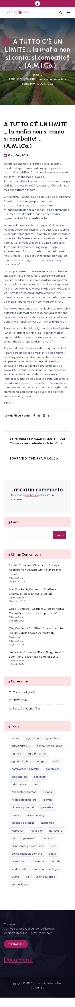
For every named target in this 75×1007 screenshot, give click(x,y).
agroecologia (20, 761)
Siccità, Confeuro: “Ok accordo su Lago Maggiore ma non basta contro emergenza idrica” (35, 570)
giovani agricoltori (23, 807)
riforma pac (38, 861)
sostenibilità (19, 869)
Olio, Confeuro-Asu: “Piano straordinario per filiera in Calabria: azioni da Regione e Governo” (36, 633)
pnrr (53, 846)
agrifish (16, 753)
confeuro (40, 776)
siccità (56, 861)
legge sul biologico (23, 822)
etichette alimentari (24, 791)
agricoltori (32, 738)
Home (36, 74)
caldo (56, 761)
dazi (35, 784)
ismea (15, 815)
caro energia (19, 776)
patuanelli (29, 838)
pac (14, 838)
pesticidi (47, 838)
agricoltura (52, 738)
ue (27, 876)
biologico (41, 761)
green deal (47, 807)
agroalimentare (37, 753)
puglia (52, 853)
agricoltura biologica (49, 745)
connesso (31, 495)
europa (47, 791)
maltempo (47, 822)
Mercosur (17, 830)
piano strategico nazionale (28, 846)
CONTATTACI (16, 944)
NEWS (17, 700)
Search (59, 535)
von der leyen (20, 884)
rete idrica (18, 861)
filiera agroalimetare (24, 799)
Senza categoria (23, 708)
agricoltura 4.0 (21, 745)
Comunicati (20, 692)
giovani (47, 799)
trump (15, 876)
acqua (15, 738)
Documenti (18, 959)
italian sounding (35, 815)
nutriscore (55, 830)
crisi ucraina (19, 784)
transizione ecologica (46, 869)
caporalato (52, 768)
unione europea (45, 876)
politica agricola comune (27, 853)
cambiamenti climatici (25, 768)
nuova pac (36, 830)
